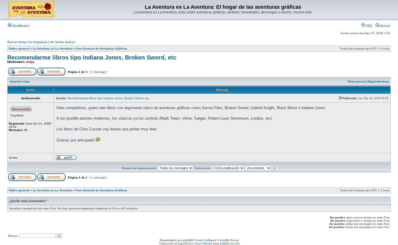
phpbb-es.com (229, 243)
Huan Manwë (203, 243)
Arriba (13, 157)
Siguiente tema (378, 81)
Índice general (19, 48)
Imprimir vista (20, 81)
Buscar (384, 25)
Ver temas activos (62, 42)
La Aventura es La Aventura (52, 48)
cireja (30, 62)
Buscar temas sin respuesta (27, 42)
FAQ (368, 25)
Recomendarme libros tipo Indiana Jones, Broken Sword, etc (91, 57)
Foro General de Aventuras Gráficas (101, 48)
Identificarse (20, 25)
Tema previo (356, 81)
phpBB (187, 240)
